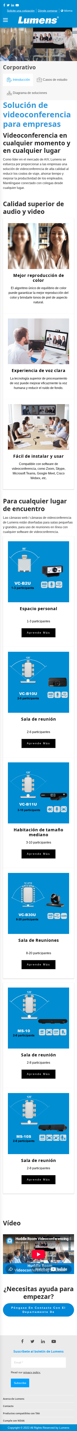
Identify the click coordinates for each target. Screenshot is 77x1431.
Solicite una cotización (21, 10)
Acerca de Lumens (13, 1398)
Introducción (21, 79)
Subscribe (20, 1383)
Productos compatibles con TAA (21, 1413)
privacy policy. (32, 1372)
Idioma (67, 10)
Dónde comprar (47, 10)
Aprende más (38, 632)
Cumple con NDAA (13, 1420)
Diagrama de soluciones (30, 93)
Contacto (8, 1406)
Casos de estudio (55, 79)
